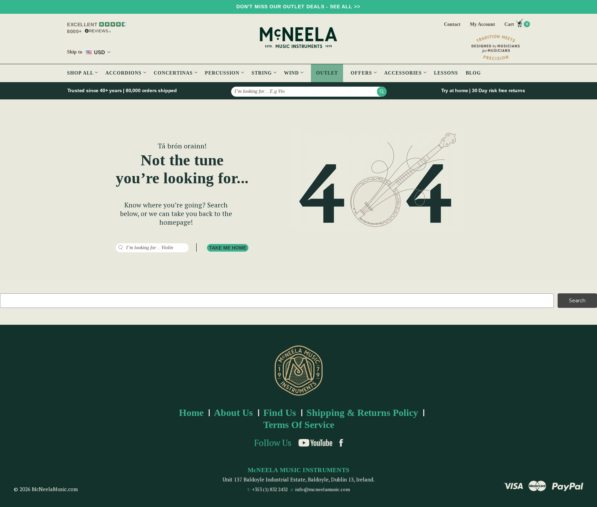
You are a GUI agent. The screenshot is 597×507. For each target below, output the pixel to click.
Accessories (404, 73)
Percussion (223, 73)
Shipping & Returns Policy (362, 412)
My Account (482, 24)
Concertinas (174, 73)
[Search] (382, 91)
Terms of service (298, 424)
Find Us (279, 412)
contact (452, 24)
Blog (473, 73)
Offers (362, 73)
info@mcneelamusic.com (322, 489)
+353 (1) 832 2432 (270, 489)
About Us (233, 412)
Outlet (327, 73)
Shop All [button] (81, 73)
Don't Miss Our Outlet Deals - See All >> (298, 6)
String (263, 73)
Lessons (446, 73)
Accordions (124, 73)
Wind (292, 73)
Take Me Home (227, 248)
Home (191, 412)
